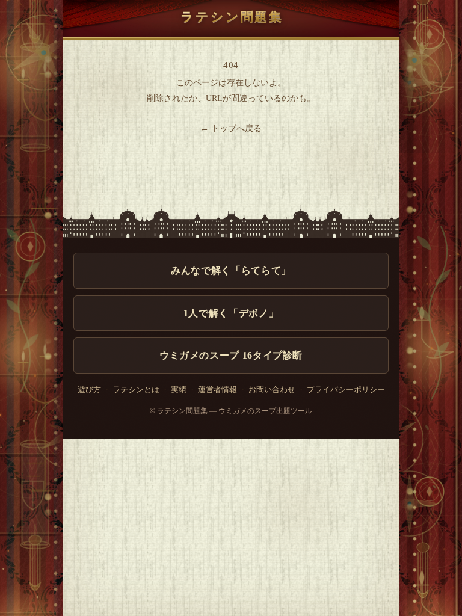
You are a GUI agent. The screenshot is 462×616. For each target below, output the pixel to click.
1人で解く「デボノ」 (231, 313)
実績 (178, 390)
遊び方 (89, 390)
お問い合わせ (271, 390)
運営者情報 (217, 390)
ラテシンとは (135, 390)
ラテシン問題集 (231, 16)
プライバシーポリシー (346, 390)
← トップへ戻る (231, 128)
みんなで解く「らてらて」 (231, 270)
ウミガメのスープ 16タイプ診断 (231, 355)
